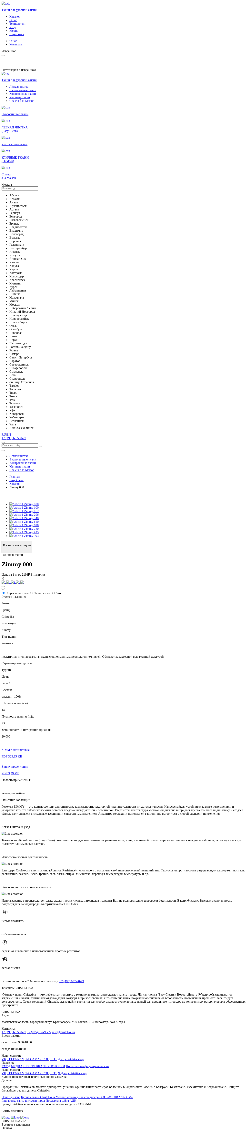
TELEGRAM (16, 1059)
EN (9, 434)
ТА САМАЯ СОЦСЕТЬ (41, 1059)
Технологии (17, 23)
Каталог (14, 16)
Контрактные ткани (22, 93)
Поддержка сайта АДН (61, 1100)
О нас (13, 20)
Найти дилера (11, 1097)
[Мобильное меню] (3, 450)
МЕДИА (17, 1066)
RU (4, 434)
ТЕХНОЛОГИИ (54, 1066)
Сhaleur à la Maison (21, 100)
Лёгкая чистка (18, 86)
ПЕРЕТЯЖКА (33, 1066)
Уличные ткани (19, 97)
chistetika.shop (74, 1059)
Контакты (16, 44)
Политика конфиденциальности (87, 1066)
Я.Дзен (62, 1073)
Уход (12, 27)
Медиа (13, 30)
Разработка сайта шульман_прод (23, 1100)
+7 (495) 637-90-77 (39, 1032)
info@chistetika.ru (63, 1032)
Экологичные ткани (22, 90)
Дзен (61, 1059)
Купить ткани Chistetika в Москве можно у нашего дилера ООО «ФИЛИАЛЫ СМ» (77, 1097)
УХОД (6, 1066)
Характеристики (17, 593)
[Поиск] (3, 442)
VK (4, 1059)
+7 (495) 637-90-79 (14, 438)
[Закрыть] (3, 586)
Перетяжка (16, 34)
